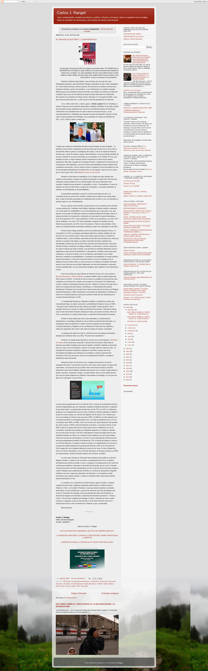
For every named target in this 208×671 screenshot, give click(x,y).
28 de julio (66, 581)
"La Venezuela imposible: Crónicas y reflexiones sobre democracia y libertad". (137, 148)
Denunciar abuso (131, 385)
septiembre (132, 331)
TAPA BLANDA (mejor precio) (133, 36)
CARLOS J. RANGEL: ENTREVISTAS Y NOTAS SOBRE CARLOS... (137, 235)
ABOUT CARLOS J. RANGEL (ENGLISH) (138, 196)
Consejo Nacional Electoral (80, 581)
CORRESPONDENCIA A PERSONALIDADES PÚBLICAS (134, 111)
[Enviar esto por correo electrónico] (93, 578)
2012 (128, 377)
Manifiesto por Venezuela (132, 90)
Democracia (104, 581)
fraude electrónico (90, 584)
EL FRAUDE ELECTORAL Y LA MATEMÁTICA (76, 39)
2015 (128, 371)
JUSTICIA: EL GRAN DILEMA (137, 321)
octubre (130, 328)
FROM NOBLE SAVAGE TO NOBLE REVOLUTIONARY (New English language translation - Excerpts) (136, 290)
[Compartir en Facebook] (99, 578)
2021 (128, 357)
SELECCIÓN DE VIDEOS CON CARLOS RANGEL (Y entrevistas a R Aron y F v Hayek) (137, 212)
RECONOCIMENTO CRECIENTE (135, 208)
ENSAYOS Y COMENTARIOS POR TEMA (138, 108)
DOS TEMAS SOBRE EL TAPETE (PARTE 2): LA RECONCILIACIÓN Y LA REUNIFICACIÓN (140, 76)
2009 (128, 380)
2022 (128, 354)
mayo (130, 336)
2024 (128, 348)
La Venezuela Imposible (132, 181)
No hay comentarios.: (78, 578)
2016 (128, 368)
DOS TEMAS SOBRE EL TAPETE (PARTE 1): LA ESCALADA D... (138, 317)
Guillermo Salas (102, 584)
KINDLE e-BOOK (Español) (133, 39)
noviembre (131, 325)
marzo (130, 342)
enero (130, 345)
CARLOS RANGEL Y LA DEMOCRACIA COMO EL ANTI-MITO (137, 265)
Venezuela (84, 586)
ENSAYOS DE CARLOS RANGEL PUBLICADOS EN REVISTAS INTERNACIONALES (135, 240)
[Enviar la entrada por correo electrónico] (89, 578)
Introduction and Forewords (133, 295)
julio (129, 333)
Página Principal (78, 593)
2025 (128, 307)
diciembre (131, 310)
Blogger (120, 663)
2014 (128, 374)
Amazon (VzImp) (129, 183)
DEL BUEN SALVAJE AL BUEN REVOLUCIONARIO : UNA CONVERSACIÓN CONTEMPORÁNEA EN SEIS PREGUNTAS (141, 59)
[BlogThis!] (95, 578)
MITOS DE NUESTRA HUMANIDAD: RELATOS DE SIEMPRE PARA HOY (87, 531)
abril (129, 339)
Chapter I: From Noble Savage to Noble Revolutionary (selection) (137, 298)
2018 (128, 363)
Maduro (111, 584)
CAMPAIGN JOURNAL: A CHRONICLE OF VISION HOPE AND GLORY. (87, 542)
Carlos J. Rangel (71, 12)
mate (61, 342)
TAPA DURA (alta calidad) (132, 34)
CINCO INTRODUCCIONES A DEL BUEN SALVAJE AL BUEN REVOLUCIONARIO (138, 254)
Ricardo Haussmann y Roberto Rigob (69, 276)
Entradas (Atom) (71, 598)
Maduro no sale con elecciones (88, 172)
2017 (128, 365)
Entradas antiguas (110, 593)
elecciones (67, 584)
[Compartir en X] (97, 578)
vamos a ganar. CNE (73, 586)
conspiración (94, 581)
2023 (128, 351)
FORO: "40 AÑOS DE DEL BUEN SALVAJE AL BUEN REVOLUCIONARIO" (137, 218)
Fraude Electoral (77, 584)
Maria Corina (60, 586)
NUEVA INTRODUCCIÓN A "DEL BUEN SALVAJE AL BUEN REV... (137, 226)
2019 (128, 360)
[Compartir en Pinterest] (101, 578)
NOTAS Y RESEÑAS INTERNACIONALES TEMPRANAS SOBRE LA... (138, 231)
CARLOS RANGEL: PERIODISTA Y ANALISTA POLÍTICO (135, 205)
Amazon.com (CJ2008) (131, 186)
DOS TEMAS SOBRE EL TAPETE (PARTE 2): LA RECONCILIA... (138, 313)
